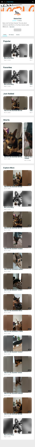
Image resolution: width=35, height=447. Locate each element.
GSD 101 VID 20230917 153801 (13, 290)
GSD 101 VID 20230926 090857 (13, 269)
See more (12, 26)
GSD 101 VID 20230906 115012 (13, 310)
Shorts (18, 34)
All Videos (11, 34)
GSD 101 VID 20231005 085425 (13, 393)
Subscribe (17, 30)
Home (4, 34)
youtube (14, 20)
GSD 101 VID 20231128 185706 (13, 110)
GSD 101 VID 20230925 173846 (13, 331)
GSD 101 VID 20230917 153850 (13, 249)
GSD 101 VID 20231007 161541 (13, 372)
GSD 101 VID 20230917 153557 (13, 352)
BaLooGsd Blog (9, 58)
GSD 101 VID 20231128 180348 (13, 187)
